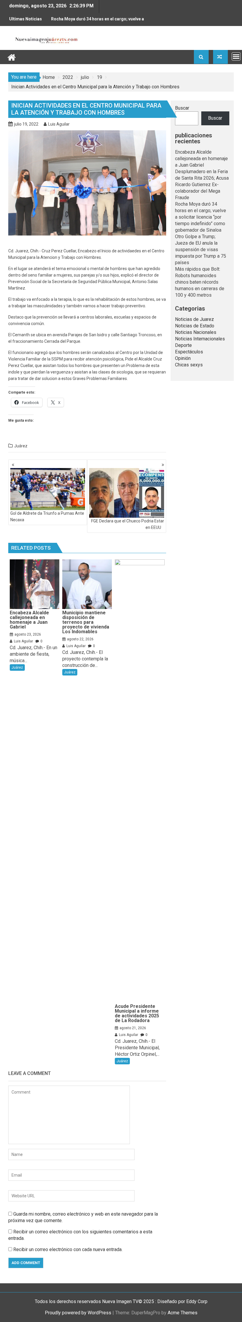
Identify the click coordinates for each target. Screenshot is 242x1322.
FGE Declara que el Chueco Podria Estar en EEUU (127, 524)
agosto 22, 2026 (80, 639)
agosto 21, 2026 (133, 1028)
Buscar (182, 108)
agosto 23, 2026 (27, 634)
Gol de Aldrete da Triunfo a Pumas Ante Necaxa (47, 516)
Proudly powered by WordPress (78, 1312)
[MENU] (236, 56)
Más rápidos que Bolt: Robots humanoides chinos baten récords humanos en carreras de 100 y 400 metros (199, 282)
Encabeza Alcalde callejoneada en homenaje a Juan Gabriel (201, 158)
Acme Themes (182, 1312)
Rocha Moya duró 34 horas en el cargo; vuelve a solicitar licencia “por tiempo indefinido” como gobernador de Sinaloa (97, 21)
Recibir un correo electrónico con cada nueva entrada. (67, 1249)
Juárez (20, 446)
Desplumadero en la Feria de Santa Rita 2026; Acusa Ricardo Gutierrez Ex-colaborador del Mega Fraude (202, 184)
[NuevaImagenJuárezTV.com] (11, 56)
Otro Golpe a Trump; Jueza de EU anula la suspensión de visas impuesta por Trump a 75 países (200, 249)
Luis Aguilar (59, 124)
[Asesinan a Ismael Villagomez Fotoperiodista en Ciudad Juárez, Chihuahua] (220, 57)
